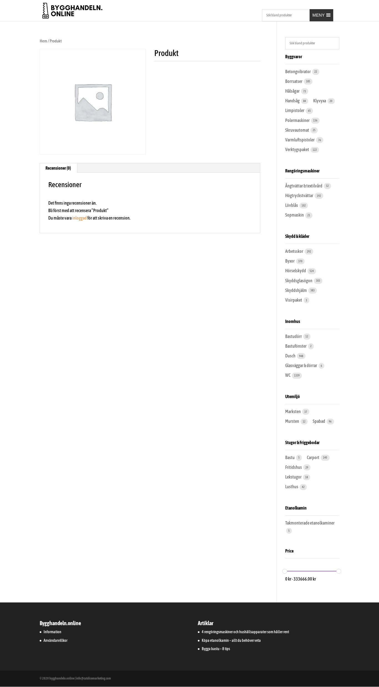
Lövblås (292, 205)
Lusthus (292, 486)
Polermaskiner (297, 120)
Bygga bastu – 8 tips (216, 649)
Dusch (290, 355)
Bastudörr (293, 336)
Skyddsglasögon (299, 280)
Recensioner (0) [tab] (58, 168)
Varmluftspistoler (300, 139)
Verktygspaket (297, 149)
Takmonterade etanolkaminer (310, 522)
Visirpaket (294, 299)
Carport (313, 457)
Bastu (290, 457)
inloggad (79, 217)
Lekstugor (293, 476)
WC (288, 375)
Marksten (293, 411)
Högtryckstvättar (299, 195)
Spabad (319, 421)
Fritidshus (293, 467)
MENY (318, 15)
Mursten (292, 421)
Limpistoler (295, 110)
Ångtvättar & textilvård (304, 185)
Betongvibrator (298, 71)
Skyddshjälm (296, 290)
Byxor (290, 260)
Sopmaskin (294, 214)
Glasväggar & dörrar (301, 365)
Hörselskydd (296, 270)
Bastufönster (296, 346)
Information (52, 632)
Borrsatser (294, 81)
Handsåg (292, 100)
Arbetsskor (294, 251)
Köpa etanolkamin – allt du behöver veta (231, 640)
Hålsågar (292, 90)
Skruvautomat (297, 130)
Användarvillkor (55, 640)
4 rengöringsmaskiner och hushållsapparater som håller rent (245, 632)
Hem (43, 41)
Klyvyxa (320, 100)
